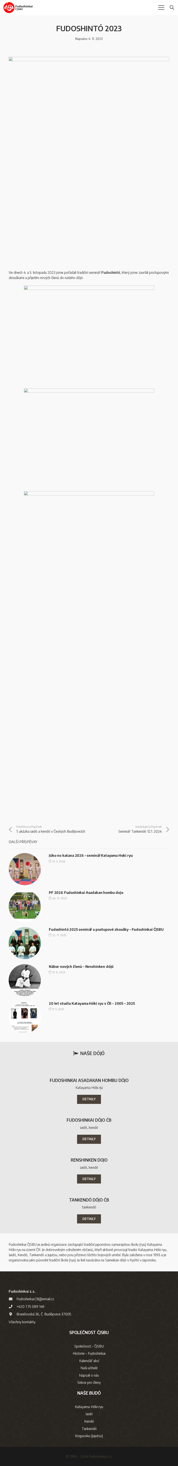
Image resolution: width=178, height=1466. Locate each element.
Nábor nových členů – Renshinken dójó (81, 966)
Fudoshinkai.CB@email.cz (35, 1299)
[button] (161, 7)
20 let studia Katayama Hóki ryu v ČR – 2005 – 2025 (92, 1003)
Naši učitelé (89, 1368)
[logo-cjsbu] (18, 7)
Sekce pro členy (89, 1382)
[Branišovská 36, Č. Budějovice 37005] (12, 1314)
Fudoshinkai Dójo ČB (89, 1120)
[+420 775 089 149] (12, 1306)
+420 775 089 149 (30, 1306)
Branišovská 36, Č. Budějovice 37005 (43, 1314)
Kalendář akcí (89, 1361)
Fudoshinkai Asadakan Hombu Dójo (89, 1080)
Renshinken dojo (89, 1159)
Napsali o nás (89, 1375)
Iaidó (89, 1414)
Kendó (89, 1421)
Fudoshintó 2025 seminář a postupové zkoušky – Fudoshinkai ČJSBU (106, 929)
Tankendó (89, 1429)
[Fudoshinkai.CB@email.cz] (12, 1299)
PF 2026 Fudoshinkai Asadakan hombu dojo (86, 892)
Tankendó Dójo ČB (89, 1199)
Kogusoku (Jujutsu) (89, 1436)
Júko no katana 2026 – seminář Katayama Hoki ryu (91, 855)
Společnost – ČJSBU (89, 1346)
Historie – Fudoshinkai (89, 1353)
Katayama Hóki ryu (89, 1407)
